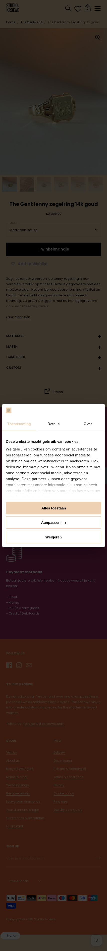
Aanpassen (50, 522)
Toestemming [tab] (19, 423)
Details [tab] (54, 423)
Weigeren (53, 537)
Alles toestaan (53, 508)
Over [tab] (88, 423)
